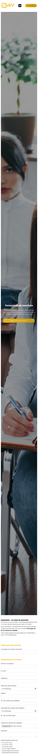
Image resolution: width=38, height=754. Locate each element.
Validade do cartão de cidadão (12, 708)
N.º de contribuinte (8, 715)
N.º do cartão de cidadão (10, 700)
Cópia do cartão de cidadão (11, 723)
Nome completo (7, 663)
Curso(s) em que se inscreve (11, 649)
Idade (3, 693)
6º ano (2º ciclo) (7, 744)
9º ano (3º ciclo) (7, 746)
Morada (4, 731)
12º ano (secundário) (8, 748)
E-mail (3, 671)
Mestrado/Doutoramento (10, 752)
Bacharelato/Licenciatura (10, 750)
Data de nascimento (8, 686)
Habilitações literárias (9, 740)
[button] (19, 5)
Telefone (4, 678)
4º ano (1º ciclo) (7, 743)
